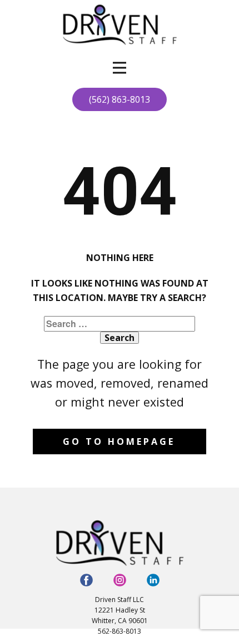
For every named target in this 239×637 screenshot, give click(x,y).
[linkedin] (153, 580)
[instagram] (119, 580)
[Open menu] (119, 68)
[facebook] (86, 580)
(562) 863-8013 (119, 99)
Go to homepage (119, 441)
